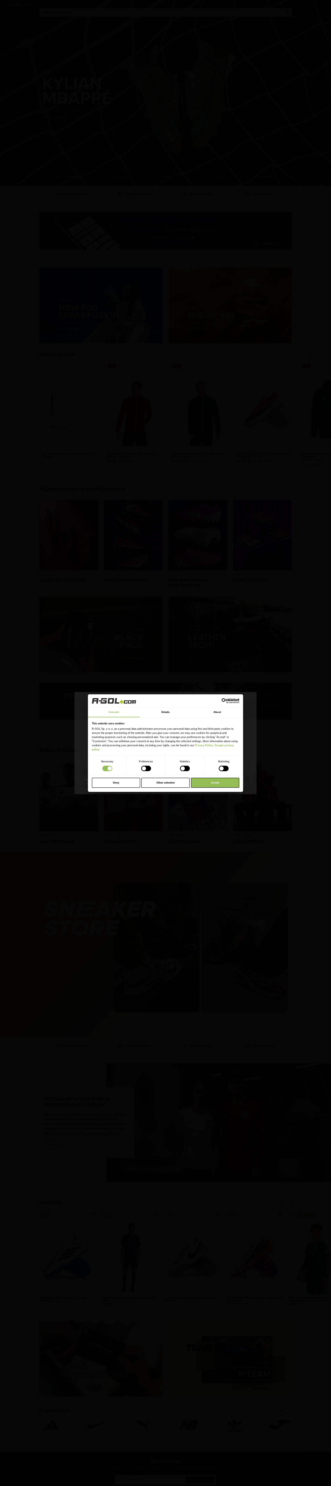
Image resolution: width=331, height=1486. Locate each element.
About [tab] (217, 712)
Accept (215, 782)
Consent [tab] (114, 712)
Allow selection (165, 782)
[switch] (146, 768)
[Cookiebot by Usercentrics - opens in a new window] (224, 700)
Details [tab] (165, 712)
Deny (116, 782)
